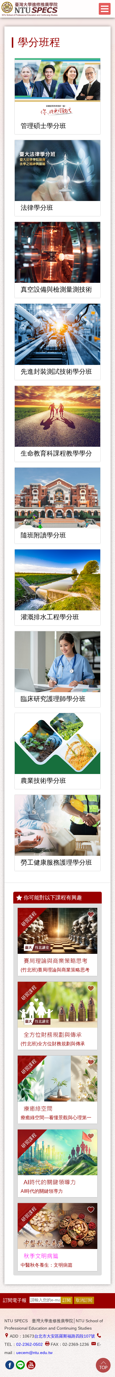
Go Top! (103, 1365)
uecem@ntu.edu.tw (34, 1352)
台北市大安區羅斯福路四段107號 (64, 1336)
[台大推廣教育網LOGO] (29, 9)
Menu (105, 9)
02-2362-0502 (29, 1344)
